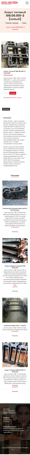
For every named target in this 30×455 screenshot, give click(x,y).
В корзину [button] (15, 231)
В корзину (12, 93)
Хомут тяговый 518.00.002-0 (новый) (15, 371)
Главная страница (11, 23)
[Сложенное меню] (27, 2)
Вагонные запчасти (16, 97)
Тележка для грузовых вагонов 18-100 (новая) (15, 209)
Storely (16, 450)
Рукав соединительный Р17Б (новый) (15, 267)
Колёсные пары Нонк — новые (15, 325)
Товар (24, 23)
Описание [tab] (6, 109)
